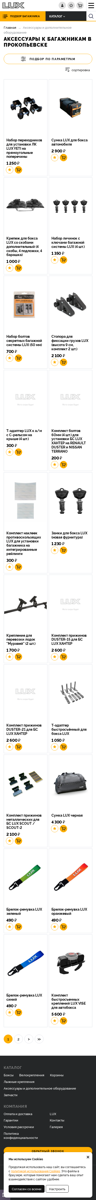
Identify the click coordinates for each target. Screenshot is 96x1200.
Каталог (55, 16)
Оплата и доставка (18, 1113)
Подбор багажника (25, 16)
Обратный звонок (48, 1151)
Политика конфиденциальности (21, 1135)
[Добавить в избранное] (9, 170)
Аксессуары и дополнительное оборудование (40, 1088)
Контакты (57, 1120)
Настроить (57, 1189)
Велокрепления (31, 1075)
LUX (53, 1113)
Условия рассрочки (19, 1126)
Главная (10, 27)
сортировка (81, 70)
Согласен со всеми (26, 1189)
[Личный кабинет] (62, 5)
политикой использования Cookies (35, 1171)
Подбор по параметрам (52, 59)
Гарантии (11, 1120)
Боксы (9, 1075)
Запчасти (10, 1094)
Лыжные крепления (19, 1081)
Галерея (56, 1126)
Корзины (57, 1075)
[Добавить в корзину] (18, 170)
